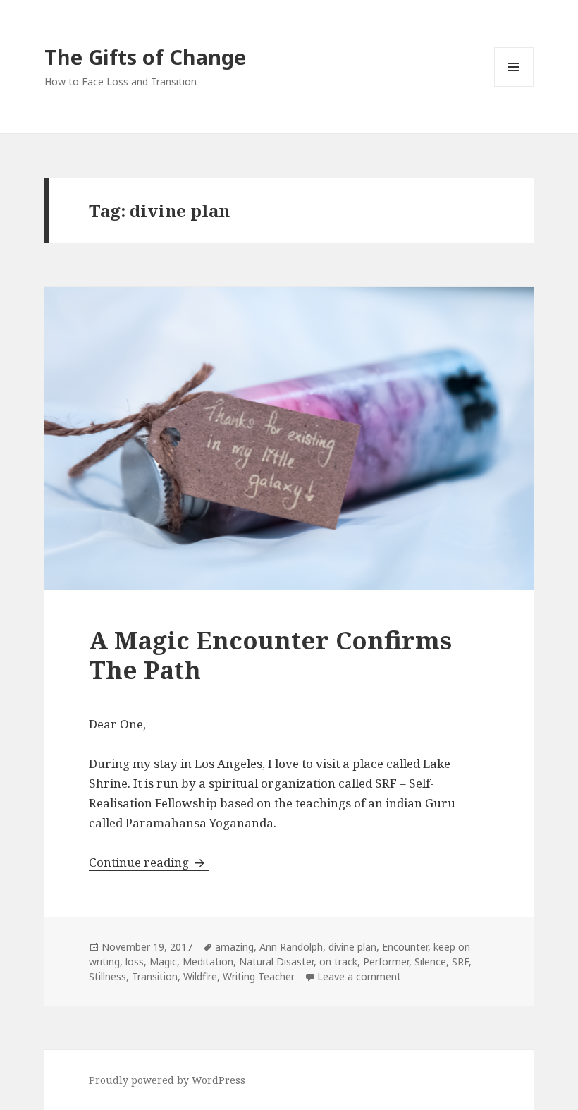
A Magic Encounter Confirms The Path (270, 654)
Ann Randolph (291, 946)
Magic (163, 961)
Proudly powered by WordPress (167, 1080)
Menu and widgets (514, 86)
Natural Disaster (276, 961)
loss (134, 961)
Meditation (208, 961)
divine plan (352, 946)
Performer (386, 961)
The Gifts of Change (145, 57)
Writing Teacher (259, 976)
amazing (234, 946)
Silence (430, 961)
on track (338, 961)
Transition (155, 976)
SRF (460, 961)
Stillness (107, 976)
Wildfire (200, 976)
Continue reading (149, 862)
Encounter (405, 946)
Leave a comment (359, 976)
